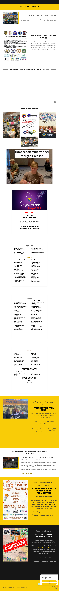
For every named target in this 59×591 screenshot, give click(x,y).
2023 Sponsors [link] (28, 1)
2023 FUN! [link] (36, 1)
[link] (29, 6)
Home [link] (21, 1)
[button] (56, 588)
